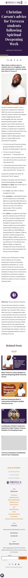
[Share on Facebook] (14, 60)
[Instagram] (9, 564)
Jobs (14, 507)
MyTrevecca (14, 495)
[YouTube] (18, 564)
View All (14, 351)
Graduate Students (14, 478)
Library (14, 511)
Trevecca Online (14, 475)
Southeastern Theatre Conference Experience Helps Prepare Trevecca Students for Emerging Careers (13, 428)
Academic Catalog (14, 497)
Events (20, 50)
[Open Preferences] (2, 575)
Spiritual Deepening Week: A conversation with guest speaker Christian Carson (12, 401)
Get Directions (14, 533)
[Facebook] (12, 564)
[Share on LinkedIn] (17, 60)
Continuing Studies (14, 471)
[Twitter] (15, 564)
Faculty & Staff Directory (14, 499)
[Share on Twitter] (11, 60)
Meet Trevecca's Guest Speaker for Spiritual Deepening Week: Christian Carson (13, 375)
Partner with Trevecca (14, 514)
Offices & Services (14, 502)
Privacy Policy (14, 516)
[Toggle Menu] (26, 2)
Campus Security (14, 504)
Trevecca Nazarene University (17, 302)
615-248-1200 (14, 536)
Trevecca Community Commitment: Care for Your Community (13, 454)
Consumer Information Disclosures (14, 518)
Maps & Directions (14, 509)
